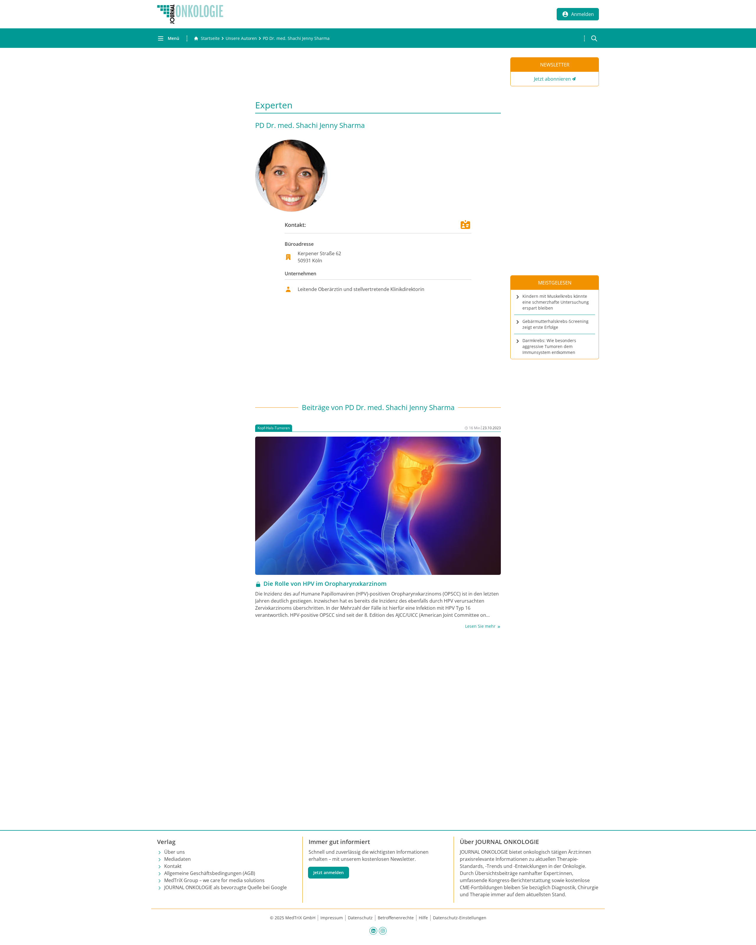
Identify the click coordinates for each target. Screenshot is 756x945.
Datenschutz (360, 917)
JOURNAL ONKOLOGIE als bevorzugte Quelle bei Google (225, 887)
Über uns (174, 852)
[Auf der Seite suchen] (594, 38)
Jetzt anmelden (328, 872)
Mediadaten (177, 859)
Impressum (331, 917)
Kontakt (173, 866)
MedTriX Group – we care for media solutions (214, 880)
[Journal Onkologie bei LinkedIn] (373, 930)
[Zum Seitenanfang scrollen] (745, 934)
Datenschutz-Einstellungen (459, 917)
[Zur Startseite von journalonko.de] (190, 14)
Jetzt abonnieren (552, 79)
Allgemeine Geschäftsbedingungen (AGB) (209, 873)
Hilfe (423, 917)
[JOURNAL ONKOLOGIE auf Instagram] (382, 930)
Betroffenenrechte (396, 917)
